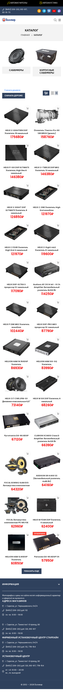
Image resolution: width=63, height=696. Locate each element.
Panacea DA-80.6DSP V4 (46, 556)
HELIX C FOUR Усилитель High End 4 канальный (16, 249)
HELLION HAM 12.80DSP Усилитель (16, 558)
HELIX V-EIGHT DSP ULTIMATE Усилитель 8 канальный (16, 210)
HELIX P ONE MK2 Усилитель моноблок (16, 326)
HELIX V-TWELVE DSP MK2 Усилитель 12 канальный (46, 169)
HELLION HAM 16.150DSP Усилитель (16, 363)
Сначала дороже (14, 95)
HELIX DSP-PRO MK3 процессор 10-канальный (47, 326)
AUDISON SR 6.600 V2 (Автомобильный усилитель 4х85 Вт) (46, 478)
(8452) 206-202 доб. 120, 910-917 (21, 629)
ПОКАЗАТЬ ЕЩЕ (31, 571)
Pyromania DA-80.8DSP (16, 435)
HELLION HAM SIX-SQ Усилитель (46, 363)
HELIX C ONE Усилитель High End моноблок (46, 209)
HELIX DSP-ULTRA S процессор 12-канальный (16, 286)
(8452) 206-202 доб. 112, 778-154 (21, 646)
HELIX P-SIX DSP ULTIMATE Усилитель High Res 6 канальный (16, 170)
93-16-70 (6, 12)
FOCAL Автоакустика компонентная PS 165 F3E (16, 521)
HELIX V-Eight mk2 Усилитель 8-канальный (46, 249)
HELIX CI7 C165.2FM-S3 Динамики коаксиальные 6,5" (16, 400)
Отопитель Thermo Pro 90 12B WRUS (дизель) (46, 132)
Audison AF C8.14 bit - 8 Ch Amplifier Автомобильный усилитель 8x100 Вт (46, 287)
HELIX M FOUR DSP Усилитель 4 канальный (47, 521)
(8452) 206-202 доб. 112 (17, 610)
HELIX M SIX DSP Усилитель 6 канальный (47, 400)
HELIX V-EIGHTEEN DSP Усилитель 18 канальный (16, 132)
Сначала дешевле (12, 90)
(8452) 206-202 (12, 9)
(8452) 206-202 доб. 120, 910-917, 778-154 (25, 665)
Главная (25, 35)
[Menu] (59, 19)
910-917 (23, 9)
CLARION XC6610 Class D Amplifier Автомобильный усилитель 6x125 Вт (46, 438)
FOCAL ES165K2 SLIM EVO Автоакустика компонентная (16, 484)
